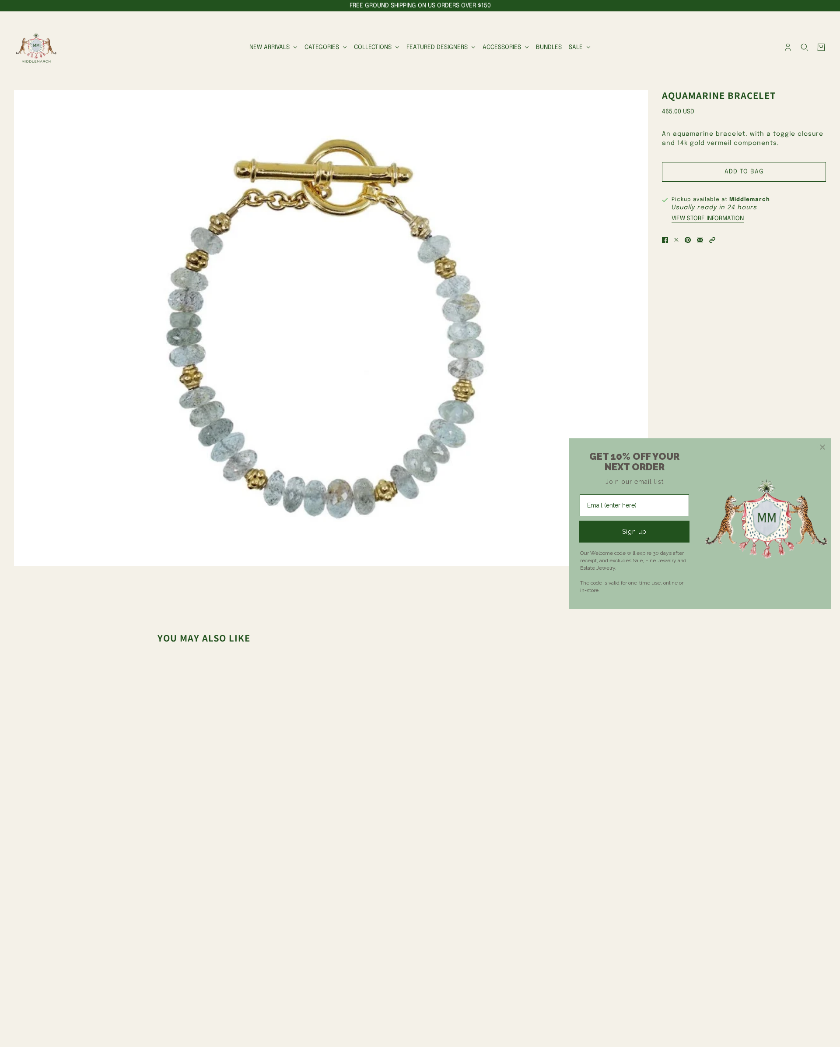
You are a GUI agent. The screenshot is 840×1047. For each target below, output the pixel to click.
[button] (712, 240)
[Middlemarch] (36, 47)
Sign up (634, 531)
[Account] (788, 47)
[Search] (804, 47)
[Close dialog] (822, 447)
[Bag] (821, 47)
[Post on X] (676, 240)
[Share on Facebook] (665, 240)
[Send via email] (700, 240)
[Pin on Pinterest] (688, 240)
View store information (708, 218)
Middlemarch (749, 199)
